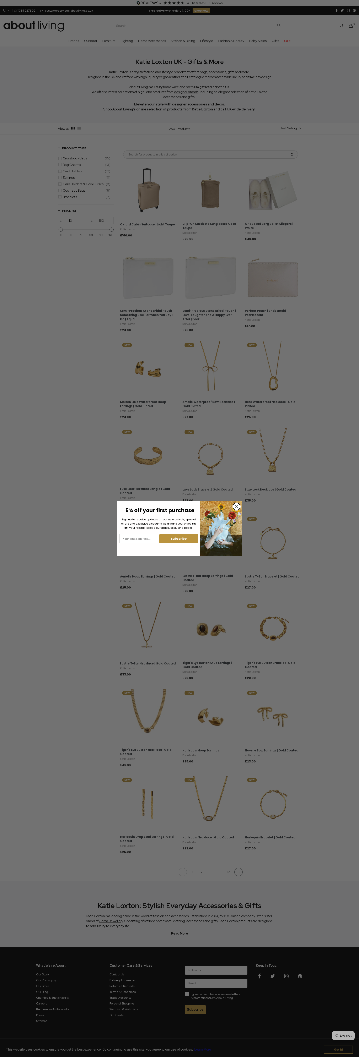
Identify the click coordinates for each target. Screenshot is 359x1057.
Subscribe (179, 539)
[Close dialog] (236, 506)
